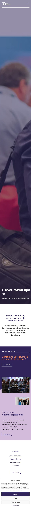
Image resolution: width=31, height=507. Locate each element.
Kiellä (15, 498)
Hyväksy (15, 494)
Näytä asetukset (15, 502)
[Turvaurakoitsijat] (6, 4)
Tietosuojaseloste (15, 505)
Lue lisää (6, 365)
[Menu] (27, 3)
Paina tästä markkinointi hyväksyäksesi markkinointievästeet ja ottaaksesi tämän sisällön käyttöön (15, 384)
